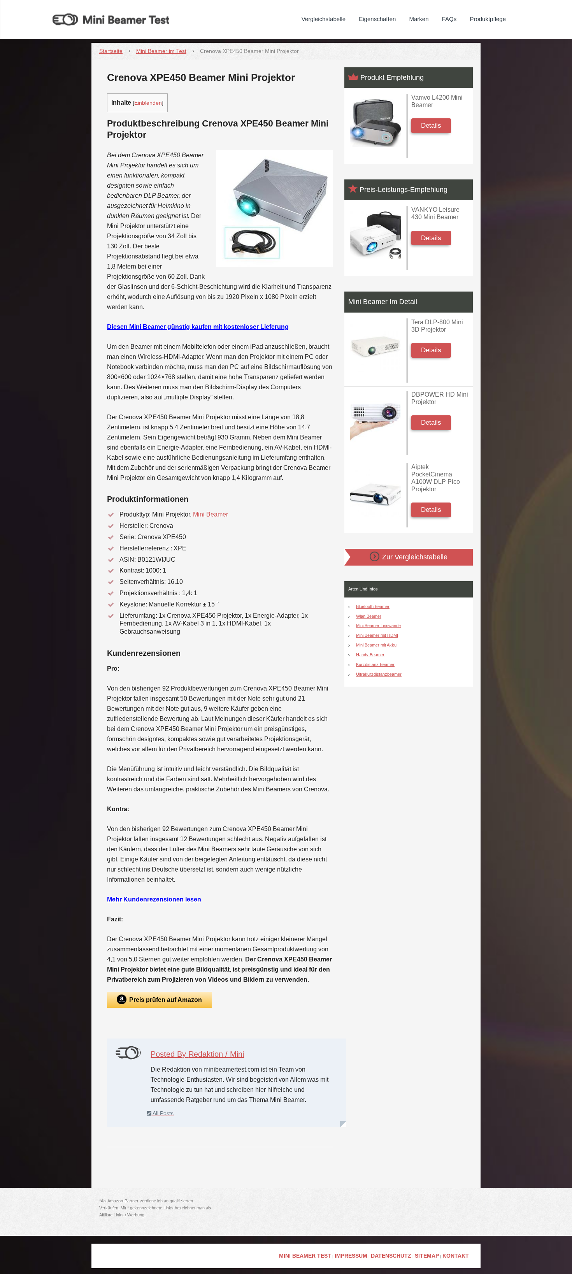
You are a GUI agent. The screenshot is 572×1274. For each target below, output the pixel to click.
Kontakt (455, 1256)
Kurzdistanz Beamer (375, 664)
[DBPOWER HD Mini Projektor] (375, 420)
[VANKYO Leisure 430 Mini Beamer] (375, 235)
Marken (419, 19)
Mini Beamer (210, 514)
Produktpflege (488, 19)
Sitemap (427, 1256)
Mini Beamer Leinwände (378, 625)
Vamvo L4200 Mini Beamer (437, 101)
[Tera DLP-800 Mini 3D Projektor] (375, 348)
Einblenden (148, 103)
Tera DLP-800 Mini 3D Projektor (437, 326)
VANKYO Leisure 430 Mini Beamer (435, 213)
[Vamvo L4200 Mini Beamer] (375, 123)
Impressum (351, 1256)
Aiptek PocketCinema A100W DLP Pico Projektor (435, 478)
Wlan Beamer (368, 616)
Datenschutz (391, 1256)
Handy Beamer (370, 654)
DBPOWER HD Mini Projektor (439, 398)
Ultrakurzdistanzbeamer (379, 674)
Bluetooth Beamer (373, 606)
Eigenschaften (377, 19)
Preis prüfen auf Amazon (165, 999)
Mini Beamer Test (305, 1256)
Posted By (197, 1054)
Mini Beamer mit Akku (376, 645)
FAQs (449, 19)
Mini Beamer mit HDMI (377, 635)
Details (431, 125)
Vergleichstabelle (324, 19)
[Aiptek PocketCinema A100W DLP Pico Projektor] (375, 493)
